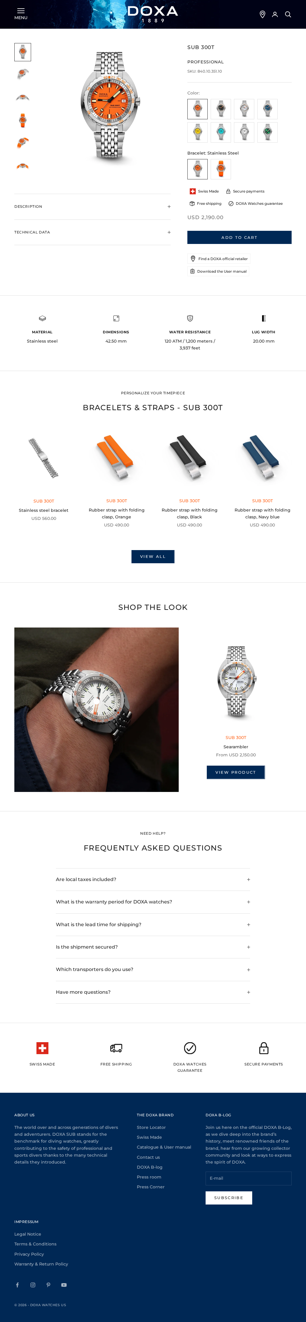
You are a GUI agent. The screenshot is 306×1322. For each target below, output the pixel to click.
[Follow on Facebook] (17, 1285)
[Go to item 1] (22, 52)
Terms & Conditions (35, 1244)
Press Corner (151, 1187)
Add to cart (239, 237)
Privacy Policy (29, 1254)
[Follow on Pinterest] (48, 1285)
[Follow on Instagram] (33, 1285)
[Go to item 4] (22, 121)
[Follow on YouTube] (64, 1285)
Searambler (236, 746)
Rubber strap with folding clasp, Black (190, 513)
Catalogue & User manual (164, 1147)
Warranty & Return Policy (41, 1264)
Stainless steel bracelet (43, 510)
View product (235, 772)
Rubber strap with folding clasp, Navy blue (262, 513)
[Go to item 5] (22, 144)
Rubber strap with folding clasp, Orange (117, 513)
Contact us (148, 1157)
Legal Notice (27, 1234)
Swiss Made (149, 1137)
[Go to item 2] (22, 75)
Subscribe (229, 1197)
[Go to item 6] (22, 167)
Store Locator (151, 1127)
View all (153, 556)
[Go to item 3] (22, 98)
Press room (149, 1177)
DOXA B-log (150, 1167)
